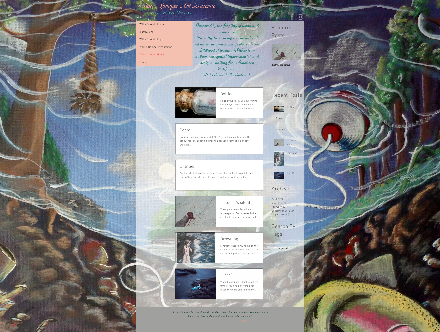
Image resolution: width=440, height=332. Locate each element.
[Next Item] (295, 52)
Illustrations (146, 32)
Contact (143, 62)
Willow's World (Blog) (151, 54)
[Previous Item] (277, 52)
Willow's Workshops (151, 39)
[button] (299, 2)
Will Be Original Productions (155, 47)
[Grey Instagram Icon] (300, 17)
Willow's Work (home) (151, 24)
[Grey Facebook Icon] (292, 17)
